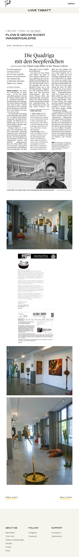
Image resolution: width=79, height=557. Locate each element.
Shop (8, 551)
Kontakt (9, 543)
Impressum (56, 533)
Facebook (32, 536)
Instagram (32, 533)
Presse (22, 31)
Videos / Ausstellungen (15, 540)
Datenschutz (57, 536)
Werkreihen (10, 533)
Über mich (10, 536)
